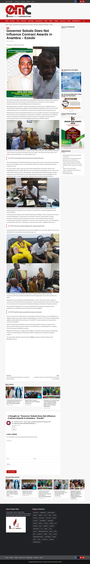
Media (68, 20)
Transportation (36, 542)
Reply (14, 429)
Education (23, 20)
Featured (35, 523)
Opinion (28, 1)
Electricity (35, 520)
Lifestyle (35, 531)
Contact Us (17, 1)
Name (7, 458)
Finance (40, 523)
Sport (39, 539)
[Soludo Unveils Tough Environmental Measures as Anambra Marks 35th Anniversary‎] (61, 484)
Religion (56, 20)
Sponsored (63, 20)
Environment (50, 520)
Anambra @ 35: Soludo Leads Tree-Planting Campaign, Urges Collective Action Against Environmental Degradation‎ (51, 403)
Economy (35, 517)
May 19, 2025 (10, 41)
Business (12, 20)
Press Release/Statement (38, 536)
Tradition (51, 539)
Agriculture (35, 512)
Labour (45, 528)
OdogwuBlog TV (76, 20)
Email (35, 458)
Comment (9, 440)
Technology (31, 20)
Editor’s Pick (22, 557)
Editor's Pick (41, 517)
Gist (56, 523)
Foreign (51, 523)
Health (45, 20)
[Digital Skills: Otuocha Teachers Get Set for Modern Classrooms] (33, 392)
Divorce (54, 515)
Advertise (23, 1)
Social (34, 539)
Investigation (36, 528)
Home (6, 20)
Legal (50, 528)
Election (54, 517)
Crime (17, 20)
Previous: (18, 377)
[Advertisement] (32, 356)
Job (41, 528)
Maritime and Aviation (43, 531)
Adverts (11, 557)
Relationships (48, 536)
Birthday (35, 515)
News (8, 396)
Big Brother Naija (51, 512)
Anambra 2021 (43, 512)
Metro (55, 531)
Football (46, 523)
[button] (84, 21)
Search (32, 1)
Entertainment (38, 20)
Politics (51, 20)
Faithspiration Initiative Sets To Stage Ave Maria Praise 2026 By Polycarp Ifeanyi (14, 402)
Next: (46, 377)
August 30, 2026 (10, 496)
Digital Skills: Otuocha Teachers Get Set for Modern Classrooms (32, 402)
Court (45, 515)
